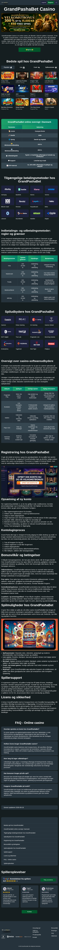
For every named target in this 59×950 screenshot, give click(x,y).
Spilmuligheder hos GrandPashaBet (15, 848)
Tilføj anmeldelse (48, 880)
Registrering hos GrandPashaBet (14, 840)
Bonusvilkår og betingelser (12, 844)
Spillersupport (8, 852)
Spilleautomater (49, 67)
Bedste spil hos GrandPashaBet (13, 825)
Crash (35, 67)
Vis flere (29, 911)
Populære (7, 67)
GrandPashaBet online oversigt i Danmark (17, 829)
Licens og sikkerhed (10, 856)
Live (21, 67)
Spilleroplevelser (9, 863)
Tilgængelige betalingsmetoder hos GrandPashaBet (19, 833)
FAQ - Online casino (10, 859)
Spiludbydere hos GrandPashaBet (14, 837)
